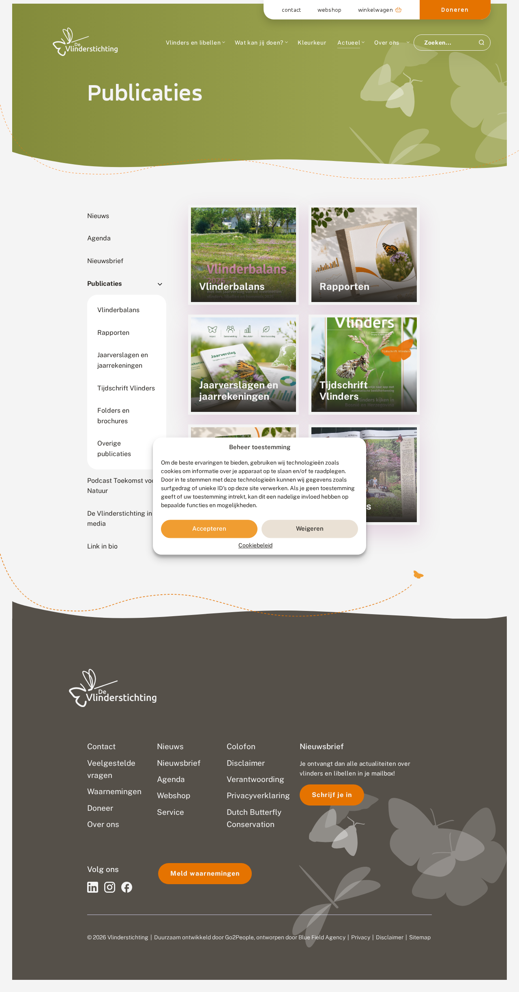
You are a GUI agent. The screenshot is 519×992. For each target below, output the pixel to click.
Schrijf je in (332, 795)
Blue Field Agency (321, 937)
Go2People (239, 937)
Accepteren (209, 528)
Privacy (360, 937)
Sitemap (420, 937)
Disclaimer (389, 937)
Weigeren (310, 528)
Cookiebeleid (255, 545)
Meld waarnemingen (205, 873)
